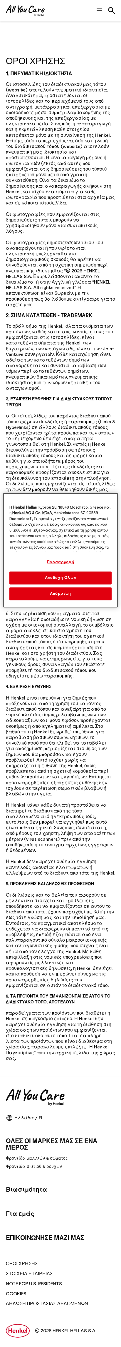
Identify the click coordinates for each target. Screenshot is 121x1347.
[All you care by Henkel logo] (25, 10)
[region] (60, 550)
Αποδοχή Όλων (60, 578)
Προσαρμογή (60, 562)
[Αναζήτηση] (111, 10)
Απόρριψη (60, 594)
